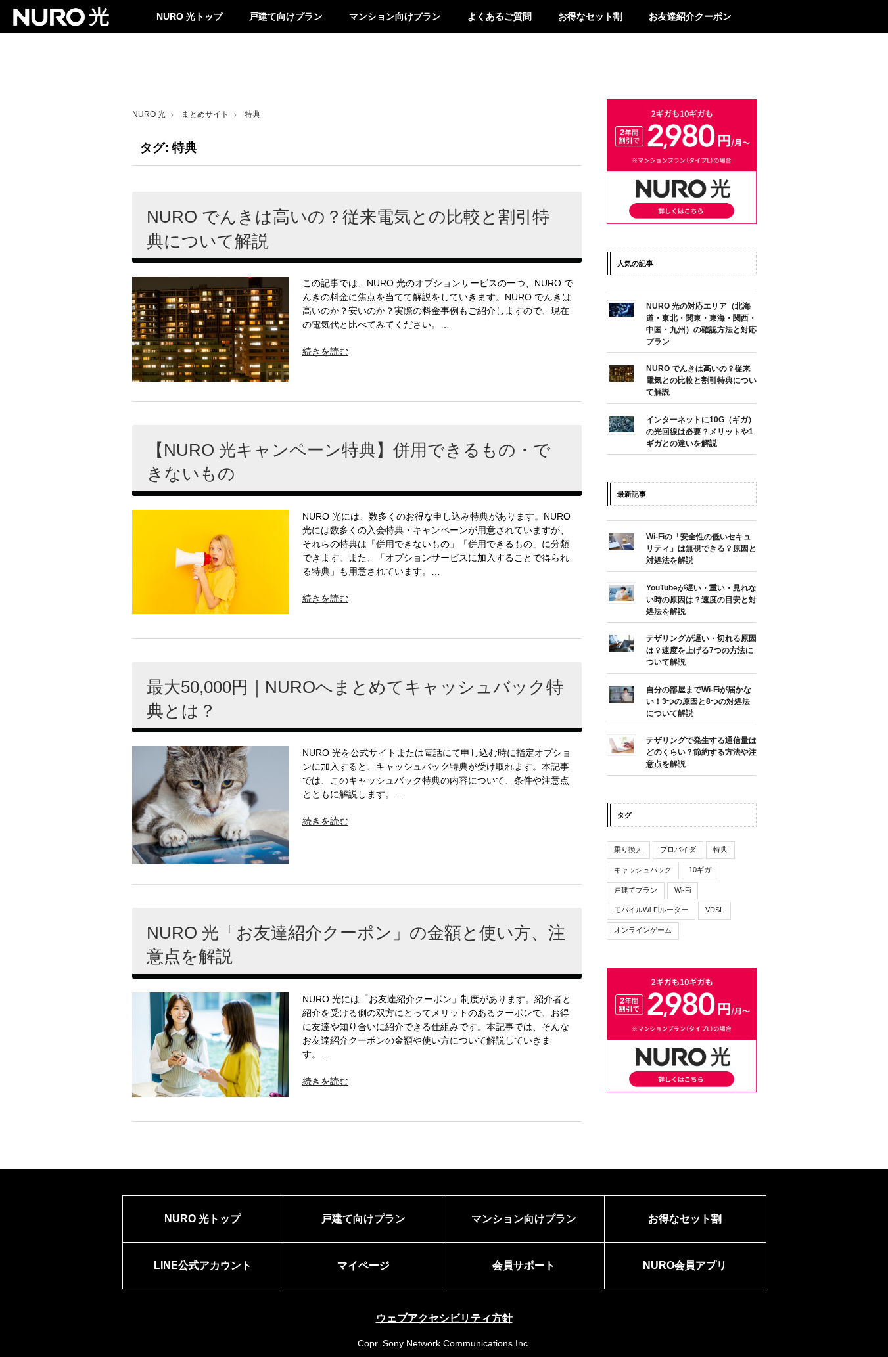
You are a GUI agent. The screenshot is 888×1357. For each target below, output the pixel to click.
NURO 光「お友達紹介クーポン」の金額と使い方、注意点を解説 (356, 944)
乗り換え (628, 849)
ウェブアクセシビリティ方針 (444, 1318)
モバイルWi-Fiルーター (651, 910)
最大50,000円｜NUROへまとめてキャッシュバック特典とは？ (355, 699)
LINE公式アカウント (203, 1265)
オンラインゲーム (643, 930)
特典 (720, 849)
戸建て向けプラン (286, 16)
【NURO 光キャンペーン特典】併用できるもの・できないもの (349, 461)
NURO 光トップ (189, 16)
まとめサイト (205, 114)
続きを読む (325, 351)
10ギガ (700, 870)
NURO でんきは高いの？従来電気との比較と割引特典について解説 (348, 228)
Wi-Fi (682, 890)
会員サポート (523, 1265)
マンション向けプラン (395, 16)
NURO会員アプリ (685, 1265)
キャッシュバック (643, 870)
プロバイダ (678, 849)
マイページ (363, 1265)
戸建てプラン (635, 890)
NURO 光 (149, 114)
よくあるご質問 (499, 16)
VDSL (714, 910)
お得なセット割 (590, 16)
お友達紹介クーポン (690, 16)
